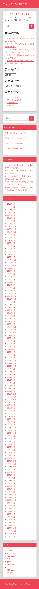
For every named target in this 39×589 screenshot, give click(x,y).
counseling (11, 553)
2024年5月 (11, 279)
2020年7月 (11, 408)
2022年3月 (11, 352)
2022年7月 (11, 341)
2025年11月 (11, 229)
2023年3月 (11, 318)
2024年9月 (11, 268)
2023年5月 (11, 313)
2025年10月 (11, 232)
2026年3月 (11, 218)
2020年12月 (11, 394)
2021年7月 (11, 374)
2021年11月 (11, 363)
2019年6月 (11, 444)
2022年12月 (11, 327)
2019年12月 (11, 427)
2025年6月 (11, 243)
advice (9, 550)
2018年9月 (11, 469)
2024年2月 (11, 288)
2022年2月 (11, 355)
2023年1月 (11, 324)
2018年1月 (11, 492)
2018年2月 (11, 489)
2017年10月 (11, 500)
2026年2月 (11, 221)
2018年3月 (11, 486)
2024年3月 (11, 285)
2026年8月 (11, 204)
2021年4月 (11, 383)
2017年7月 (11, 508)
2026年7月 (11, 207)
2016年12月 (11, 528)
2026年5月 (11, 212)
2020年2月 (11, 422)
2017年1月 (11, 525)
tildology (10, 570)
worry (9, 573)
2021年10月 (11, 366)
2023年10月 (11, 299)
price (9, 561)
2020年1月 (11, 425)
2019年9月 (11, 436)
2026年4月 (11, 215)
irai (8, 559)
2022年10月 (11, 332)
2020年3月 (11, 419)
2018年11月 (11, 464)
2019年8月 (11, 439)
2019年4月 (11, 450)
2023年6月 (11, 310)
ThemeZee (29, 584)
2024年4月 (11, 282)
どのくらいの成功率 (14, 100)
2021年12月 (11, 360)
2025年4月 (11, 249)
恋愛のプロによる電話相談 (14, 143)
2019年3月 (11, 453)
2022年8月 (11, 338)
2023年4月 (11, 316)
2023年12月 (11, 293)
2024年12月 (11, 260)
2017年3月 (11, 520)
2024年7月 (11, 274)
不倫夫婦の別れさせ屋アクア (15, 133)
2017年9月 (11, 503)
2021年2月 (11, 388)
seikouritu (11, 564)
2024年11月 (11, 263)
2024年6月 (11, 276)
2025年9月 (11, 235)
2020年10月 (11, 399)
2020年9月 (11, 402)
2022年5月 (11, 346)
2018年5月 (11, 480)
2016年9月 (11, 536)
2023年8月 (11, 304)
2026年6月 (11, 209)
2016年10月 (11, 534)
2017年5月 (11, 514)
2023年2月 (11, 321)
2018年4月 (11, 483)
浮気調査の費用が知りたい (14, 148)
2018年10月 (11, 466)
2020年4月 (11, 416)
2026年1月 (11, 223)
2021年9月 (11, 369)
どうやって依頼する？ (15, 97)
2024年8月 (11, 271)
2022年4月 (11, 349)
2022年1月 (11, 358)
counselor (11, 556)
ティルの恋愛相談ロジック (17, 4)
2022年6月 (11, 344)
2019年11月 (11, 430)
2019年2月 (11, 455)
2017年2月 (11, 522)
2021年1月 (11, 391)
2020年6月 (11, 411)
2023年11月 (11, 296)
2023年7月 (11, 307)
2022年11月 (11, 330)
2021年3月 (11, 385)
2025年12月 (11, 226)
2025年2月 (11, 254)
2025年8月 (11, 237)
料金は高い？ (12, 105)
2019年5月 (11, 447)
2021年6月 (11, 377)
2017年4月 (11, 517)
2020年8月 (11, 405)
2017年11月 (11, 497)
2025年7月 (11, 240)
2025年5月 (11, 246)
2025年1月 (11, 257)
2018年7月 (11, 475)
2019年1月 (11, 458)
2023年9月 (11, 302)
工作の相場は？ (12, 103)
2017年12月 (11, 494)
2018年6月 (11, 478)
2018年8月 (11, 472)
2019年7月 (11, 441)
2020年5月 (11, 413)
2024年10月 (11, 265)
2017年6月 (11, 511)
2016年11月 (11, 531)
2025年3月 (11, 251)
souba (9, 567)
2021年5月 (11, 380)
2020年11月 (11, 397)
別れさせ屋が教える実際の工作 (16, 138)
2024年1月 (11, 290)
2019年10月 (11, 433)
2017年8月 (11, 506)
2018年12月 (11, 461)
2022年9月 (11, 335)
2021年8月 (11, 371)
